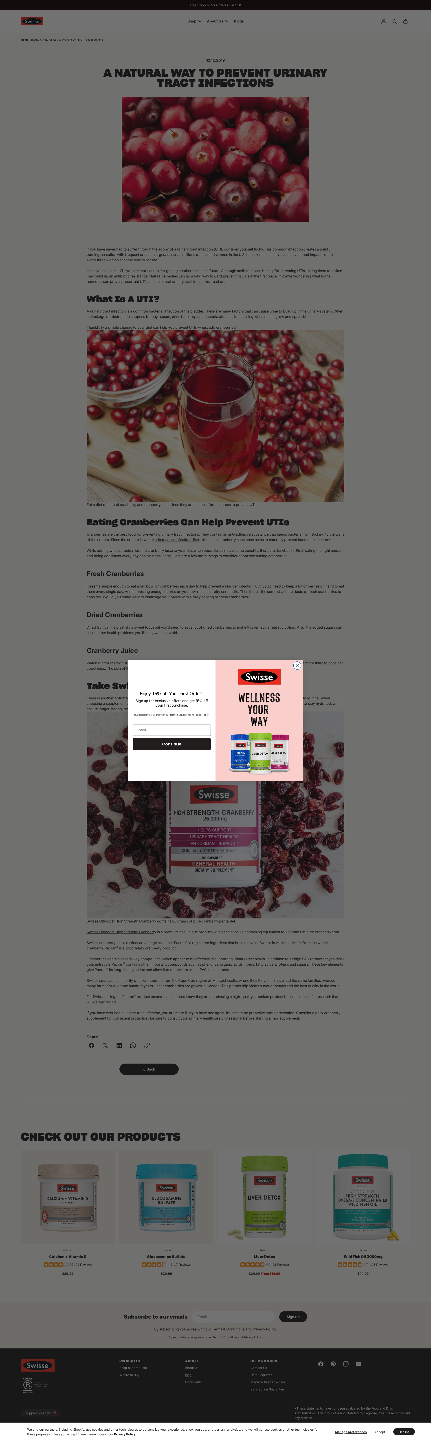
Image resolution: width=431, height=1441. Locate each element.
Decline (404, 1432)
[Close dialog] (297, 666)
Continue (172, 744)
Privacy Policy (125, 1434)
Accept (379, 1432)
